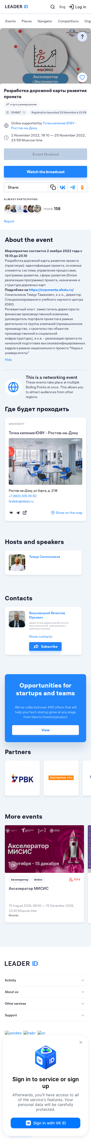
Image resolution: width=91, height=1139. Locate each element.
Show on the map (69, 512)
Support (11, 1015)
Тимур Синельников (44, 557)
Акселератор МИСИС (29, 888)
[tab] (45, 980)
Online (38, 879)
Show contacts (40, 636)
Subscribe (49, 646)
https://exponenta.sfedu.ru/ (51, 290)
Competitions (68, 21)
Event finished (46, 154)
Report (9, 221)
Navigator (45, 21)
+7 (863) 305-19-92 (23, 496)
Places (27, 21)
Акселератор (19, 879)
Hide (8, 359)
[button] (45, 980)
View (45, 730)
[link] (44, 873)
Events (10, 21)
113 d (77, 879)
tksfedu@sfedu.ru (21, 501)
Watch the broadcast (46, 171)
